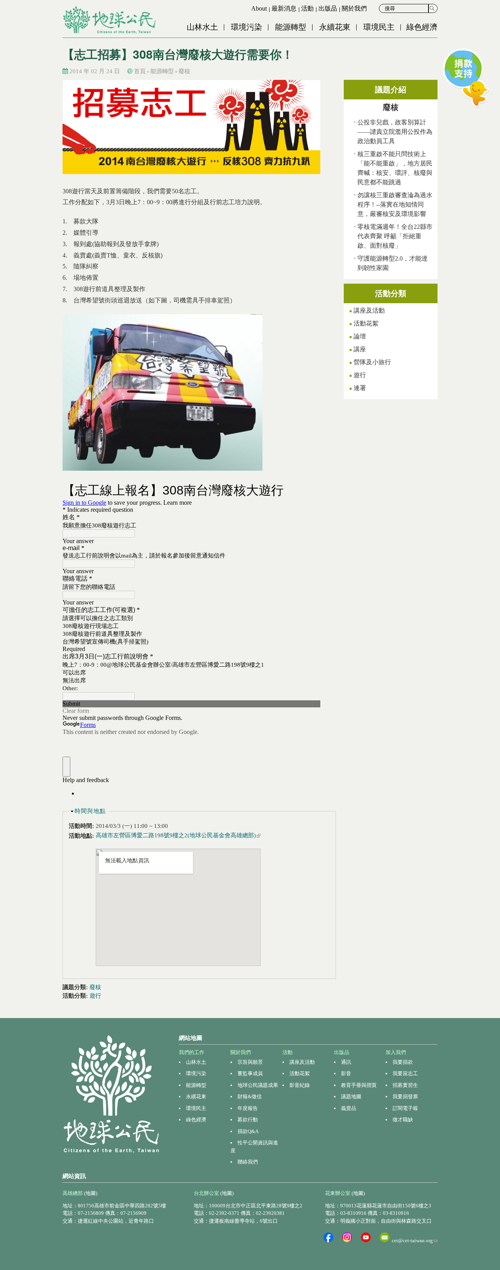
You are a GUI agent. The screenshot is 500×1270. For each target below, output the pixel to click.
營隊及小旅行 (372, 362)
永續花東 (334, 27)
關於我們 (354, 8)
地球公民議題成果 (258, 1085)
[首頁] (110, 20)
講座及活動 (369, 310)
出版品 (327, 8)
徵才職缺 (403, 1119)
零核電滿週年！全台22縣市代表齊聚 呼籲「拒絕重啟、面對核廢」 (394, 236)
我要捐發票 (405, 1096)
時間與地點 (90, 811)
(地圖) (90, 1193)
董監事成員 (250, 1073)
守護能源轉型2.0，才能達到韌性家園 (392, 263)
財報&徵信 (250, 1096)
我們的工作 (191, 1052)
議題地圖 (351, 1096)
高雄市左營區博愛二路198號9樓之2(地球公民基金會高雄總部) (178, 835)
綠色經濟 (422, 27)
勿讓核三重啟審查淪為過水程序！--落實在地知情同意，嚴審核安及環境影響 (394, 204)
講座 (360, 349)
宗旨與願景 (250, 1062)
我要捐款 (403, 1062)
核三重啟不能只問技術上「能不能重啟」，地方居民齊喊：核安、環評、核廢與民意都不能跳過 (394, 168)
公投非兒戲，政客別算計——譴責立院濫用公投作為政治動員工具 (394, 131)
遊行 (95, 996)
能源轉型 (290, 27)
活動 (307, 8)
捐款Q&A (248, 1131)
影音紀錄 (299, 1085)
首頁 (140, 71)
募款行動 (248, 1119)
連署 (360, 388)
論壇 (360, 336)
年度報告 (248, 1108)
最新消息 (283, 8)
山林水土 (202, 27)
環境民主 (379, 27)
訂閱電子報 (405, 1108)
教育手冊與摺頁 (359, 1085)
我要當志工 (405, 1073)
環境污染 (246, 27)
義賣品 (348, 1108)
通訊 (346, 1062)
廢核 (184, 71)
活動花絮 (366, 323)
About (259, 8)
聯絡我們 (248, 1162)
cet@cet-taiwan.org (415, 1240)
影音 (346, 1073)
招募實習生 (405, 1085)
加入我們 (396, 1052)
